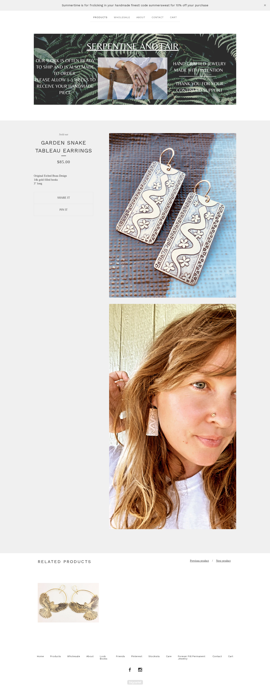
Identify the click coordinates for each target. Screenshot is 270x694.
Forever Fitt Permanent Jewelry (191, 657)
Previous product (199, 560)
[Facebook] (130, 670)
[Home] (135, 69)
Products (100, 17)
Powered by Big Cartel (135, 682)
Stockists (154, 656)
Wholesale (122, 17)
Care (169, 656)
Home (40, 656)
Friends (120, 656)
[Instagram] (140, 670)
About (140, 17)
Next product (223, 560)
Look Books (103, 657)
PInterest (136, 656)
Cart (173, 17)
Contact (158, 17)
